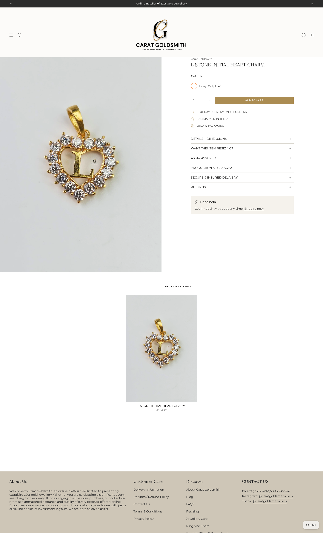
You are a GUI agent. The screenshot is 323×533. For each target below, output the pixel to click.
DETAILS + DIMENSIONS (209, 138)
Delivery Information (148, 489)
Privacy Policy (143, 519)
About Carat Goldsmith (203, 489)
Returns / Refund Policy (151, 497)
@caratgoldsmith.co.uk (276, 496)
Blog (189, 497)
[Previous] (11, 3)
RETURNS (198, 187)
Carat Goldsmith (201, 59)
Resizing (192, 511)
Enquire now (254, 208)
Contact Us (141, 504)
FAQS (190, 504)
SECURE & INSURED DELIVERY (214, 177)
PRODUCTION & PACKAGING (212, 168)
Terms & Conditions (147, 511)
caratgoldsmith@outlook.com (267, 491)
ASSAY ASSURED (203, 158)
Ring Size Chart (197, 526)
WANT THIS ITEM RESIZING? (212, 148)
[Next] (312, 3)
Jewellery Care (197, 519)
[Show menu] (11, 35)
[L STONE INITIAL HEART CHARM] (161, 348)
